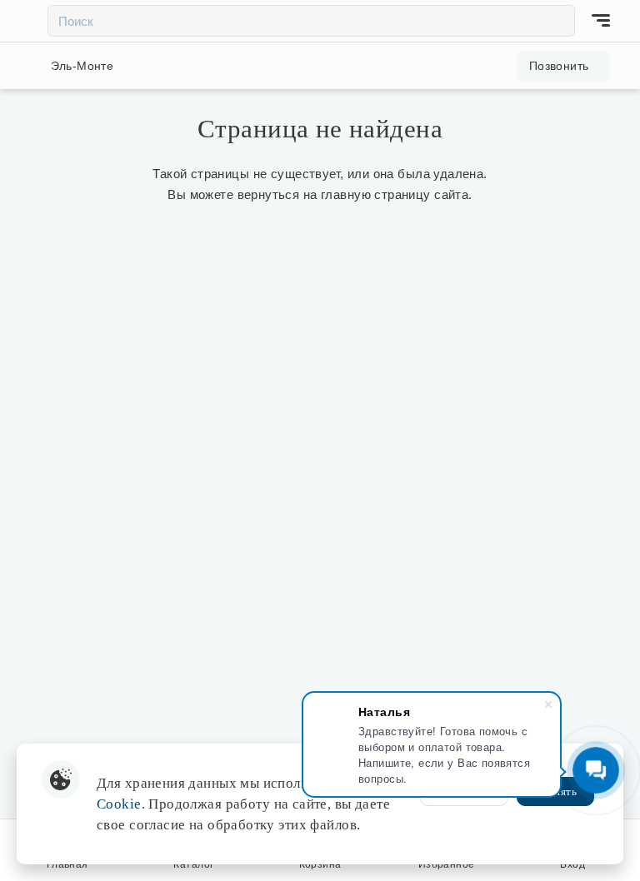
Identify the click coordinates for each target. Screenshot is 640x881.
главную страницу (376, 194)
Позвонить (559, 65)
